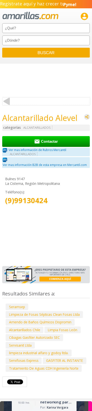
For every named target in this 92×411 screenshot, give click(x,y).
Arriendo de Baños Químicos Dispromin (40, 322)
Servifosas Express (24, 360)
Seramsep (17, 307)
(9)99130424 (26, 200)
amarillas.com (30, 15)
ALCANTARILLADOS (37, 128)
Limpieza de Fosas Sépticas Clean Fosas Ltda (44, 314)
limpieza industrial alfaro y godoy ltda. (38, 353)
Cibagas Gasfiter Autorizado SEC (34, 337)
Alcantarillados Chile (24, 330)
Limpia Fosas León (62, 330)
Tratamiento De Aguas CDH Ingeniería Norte (44, 368)
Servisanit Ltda (20, 345)
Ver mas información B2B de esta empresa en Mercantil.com (45, 165)
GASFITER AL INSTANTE (64, 360)
